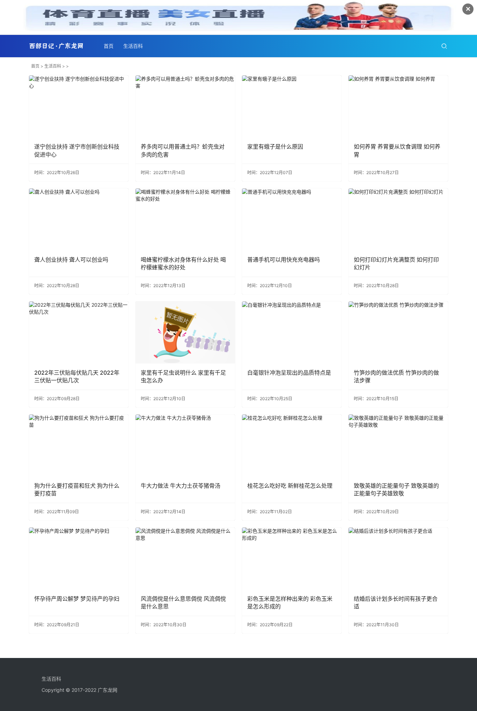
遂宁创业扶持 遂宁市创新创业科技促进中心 (76, 150)
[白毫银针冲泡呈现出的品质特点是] (292, 332)
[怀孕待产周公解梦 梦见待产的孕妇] (79, 558)
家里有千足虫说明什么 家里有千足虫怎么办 (183, 376)
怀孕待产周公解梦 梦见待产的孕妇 (76, 598)
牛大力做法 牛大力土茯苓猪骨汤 (180, 485)
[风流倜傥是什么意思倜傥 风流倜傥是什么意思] (185, 558)
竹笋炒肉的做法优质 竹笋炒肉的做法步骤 (396, 376)
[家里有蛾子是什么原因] (292, 106)
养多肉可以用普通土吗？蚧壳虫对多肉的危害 (183, 150)
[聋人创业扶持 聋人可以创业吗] (79, 219)
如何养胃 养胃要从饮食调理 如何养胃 (397, 150)
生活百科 (133, 46)
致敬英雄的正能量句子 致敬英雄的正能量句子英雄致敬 (396, 489)
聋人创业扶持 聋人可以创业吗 (71, 259)
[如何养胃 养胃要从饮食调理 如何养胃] (398, 106)
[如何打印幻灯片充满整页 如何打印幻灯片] (398, 219)
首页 (108, 46)
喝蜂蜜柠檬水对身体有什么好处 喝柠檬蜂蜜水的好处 (183, 263)
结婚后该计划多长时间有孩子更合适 (396, 602)
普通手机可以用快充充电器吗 (283, 259)
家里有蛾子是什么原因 (275, 146)
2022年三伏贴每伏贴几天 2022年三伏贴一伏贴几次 (76, 376)
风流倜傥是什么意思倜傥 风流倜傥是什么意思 (183, 602)
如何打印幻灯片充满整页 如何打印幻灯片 (396, 263)
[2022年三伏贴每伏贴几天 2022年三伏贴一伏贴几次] (79, 332)
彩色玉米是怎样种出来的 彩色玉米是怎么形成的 (289, 602)
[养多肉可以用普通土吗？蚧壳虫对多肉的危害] (185, 106)
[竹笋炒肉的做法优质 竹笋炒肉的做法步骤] (398, 332)
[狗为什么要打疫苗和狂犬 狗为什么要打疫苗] (79, 445)
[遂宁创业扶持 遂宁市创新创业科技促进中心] (79, 106)
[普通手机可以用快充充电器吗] (292, 219)
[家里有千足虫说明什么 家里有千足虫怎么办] (185, 332)
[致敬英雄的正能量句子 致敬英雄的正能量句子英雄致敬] (398, 445)
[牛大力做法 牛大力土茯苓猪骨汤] (185, 445)
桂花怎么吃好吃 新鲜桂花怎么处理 (289, 485)
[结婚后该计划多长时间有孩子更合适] (398, 558)
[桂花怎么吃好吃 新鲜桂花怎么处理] (292, 445)
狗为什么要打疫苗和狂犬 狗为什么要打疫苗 (76, 489)
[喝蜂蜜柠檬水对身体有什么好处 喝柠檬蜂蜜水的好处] (185, 219)
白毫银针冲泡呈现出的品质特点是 (289, 372)
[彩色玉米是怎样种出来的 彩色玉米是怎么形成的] (292, 558)
